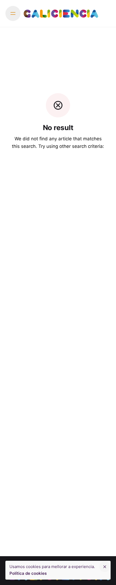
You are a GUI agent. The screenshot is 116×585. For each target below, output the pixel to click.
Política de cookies (28, 573)
